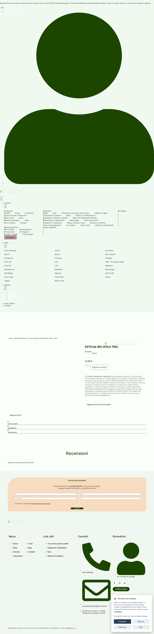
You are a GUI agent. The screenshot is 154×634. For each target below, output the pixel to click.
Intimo (21, 218)
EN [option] (2, 8)
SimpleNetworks (70, 628)
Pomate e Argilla (10, 234)
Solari (27, 220)
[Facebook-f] (114, 583)
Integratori (47, 211)
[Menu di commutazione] (1, 198)
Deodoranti (29, 213)
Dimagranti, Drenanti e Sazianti (55, 218)
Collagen (108, 258)
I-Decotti (7, 266)
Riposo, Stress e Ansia (76, 223)
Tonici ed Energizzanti (52, 225)
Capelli (7, 213)
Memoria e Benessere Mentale (85, 218)
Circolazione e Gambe (52, 215)
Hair (56, 262)
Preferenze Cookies (23, 628)
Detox (68, 215)
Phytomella (59, 277)
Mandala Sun (9, 269)
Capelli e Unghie (100, 213)
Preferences (122, 627)
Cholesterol (8, 258)
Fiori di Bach (9, 229)
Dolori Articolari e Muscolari (15, 215)
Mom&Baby (8, 273)
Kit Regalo (122, 211)
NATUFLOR (109, 273)
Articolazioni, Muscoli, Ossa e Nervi (75, 213)
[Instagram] (119, 583)
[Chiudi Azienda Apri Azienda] (5, 288)
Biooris (7, 254)
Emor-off (7, 262)
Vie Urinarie (70, 225)
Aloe (54, 213)
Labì (56, 266)
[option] (2, 8)
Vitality (7, 281)
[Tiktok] (125, 583)
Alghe (45, 213)
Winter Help (59, 281)
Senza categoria (49, 227)
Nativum (58, 273)
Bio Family (109, 250)
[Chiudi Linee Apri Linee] (5, 245)
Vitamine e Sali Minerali (104, 225)
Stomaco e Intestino (98, 223)
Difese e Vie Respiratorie (85, 215)
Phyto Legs (8, 277)
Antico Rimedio (10, 250)
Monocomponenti (91, 220)
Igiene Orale (9, 218)
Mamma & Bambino (12, 220)
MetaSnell (58, 269)
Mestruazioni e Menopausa (54, 220)
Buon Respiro (110, 254)
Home (11, 338)
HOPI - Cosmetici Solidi (114, 262)
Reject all (141, 621)
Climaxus (58, 258)
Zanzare (23, 223)
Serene (108, 277)
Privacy (33, 628)
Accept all (122, 621)
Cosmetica (8, 211)
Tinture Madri (27, 234)
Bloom (57, 254)
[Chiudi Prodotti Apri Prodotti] (5, 206)
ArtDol (57, 250)
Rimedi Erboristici (11, 227)
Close (141, 627)
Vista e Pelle (85, 225)
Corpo (17, 213)
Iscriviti (77, 508)
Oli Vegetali (24, 232)
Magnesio (109, 266)
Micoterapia (74, 220)
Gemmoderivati (25, 229)
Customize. (118, 611)
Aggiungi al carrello (99, 367)
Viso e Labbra (9, 223)
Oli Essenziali (9, 232)
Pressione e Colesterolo (52, 223)
